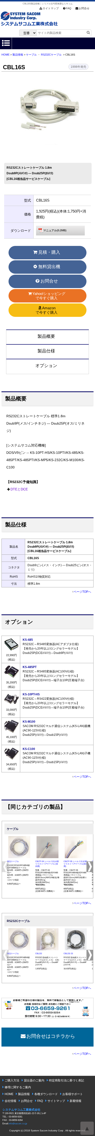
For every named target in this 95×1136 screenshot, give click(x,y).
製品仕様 (46, 351)
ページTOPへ (82, 591)
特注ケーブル (13, 861)
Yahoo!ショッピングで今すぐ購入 (48, 295)
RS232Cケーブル (51, 54)
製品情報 (17, 54)
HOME (5, 54)
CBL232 (38, 953)
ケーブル (31, 54)
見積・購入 (49, 252)
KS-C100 (29, 749)
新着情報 (75, 1101)
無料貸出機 (49, 266)
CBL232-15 (68, 953)
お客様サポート (72, 1094)
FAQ (68, 8)
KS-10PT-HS (31, 694)
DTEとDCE (19, 489)
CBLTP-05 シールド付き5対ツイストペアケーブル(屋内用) (76, 863)
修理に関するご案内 (18, 1087)
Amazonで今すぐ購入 (46, 310)
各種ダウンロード (46, 1094)
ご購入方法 (12, 1080)
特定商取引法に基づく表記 (66, 1080)
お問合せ (84, 8)
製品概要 (46, 336)
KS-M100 (29, 721)
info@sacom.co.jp (18, 1123)
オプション (46, 365)
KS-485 (28, 639)
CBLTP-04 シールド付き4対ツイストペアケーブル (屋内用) (47, 863)
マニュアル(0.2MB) (54, 230)
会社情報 (10, 1101)
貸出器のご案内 (34, 1080)
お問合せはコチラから (50, 1036)
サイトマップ (51, 8)
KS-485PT (30, 667)
